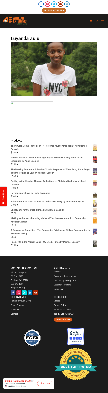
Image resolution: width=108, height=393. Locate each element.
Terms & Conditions (62, 309)
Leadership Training (62, 285)
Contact (14, 314)
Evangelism (59, 289)
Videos (57, 301)
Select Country (54, 10)
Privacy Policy (60, 305)
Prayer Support (17, 305)
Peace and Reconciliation (65, 276)
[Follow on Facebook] (41, 4)
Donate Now (63, 319)
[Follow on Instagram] (47, 4)
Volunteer (15, 309)
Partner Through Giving (21, 301)
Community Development (65, 280)
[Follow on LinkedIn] (67, 4)
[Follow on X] (54, 4)
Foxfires (57, 272)
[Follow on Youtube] (60, 4)
